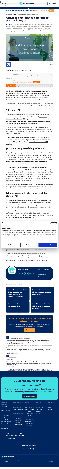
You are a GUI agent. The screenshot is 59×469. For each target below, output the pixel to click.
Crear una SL (16, 405)
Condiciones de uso (39, 460)
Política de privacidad (6, 460)
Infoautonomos (9, 14)
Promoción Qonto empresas (29, 424)
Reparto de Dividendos (18, 417)
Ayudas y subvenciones (29, 416)
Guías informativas (40, 407)
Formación (38, 414)
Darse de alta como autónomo (5, 411)
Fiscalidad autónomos (6, 423)
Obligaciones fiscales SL (18, 410)
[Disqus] (29, 354)
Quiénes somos (51, 405)
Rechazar (10, 244)
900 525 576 (5, 3)
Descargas (38, 411)
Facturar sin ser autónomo (6, 414)
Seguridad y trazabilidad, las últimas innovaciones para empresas (42, 306)
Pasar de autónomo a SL (18, 413)
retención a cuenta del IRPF (38, 142)
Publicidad (49, 409)
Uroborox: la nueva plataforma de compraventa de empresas (41, 292)
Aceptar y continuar (48, 244)
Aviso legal (17, 460)
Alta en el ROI (4, 428)
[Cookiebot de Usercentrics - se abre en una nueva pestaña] (51, 223)
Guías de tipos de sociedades (18, 425)
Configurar (28, 244)
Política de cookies (11, 235)
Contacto (49, 407)
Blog (15, 14)
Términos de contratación (51, 460)
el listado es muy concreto (28, 159)
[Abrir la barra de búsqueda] (45, 3)
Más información (29, 396)
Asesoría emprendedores (29, 412)
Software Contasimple (29, 421)
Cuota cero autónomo (6, 421)
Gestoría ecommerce (29, 407)
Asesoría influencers (29, 409)
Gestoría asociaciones (29, 405)
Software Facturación (29, 419)
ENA (48, 411)
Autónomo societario (17, 407)
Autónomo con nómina (18, 421)
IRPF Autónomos (5, 426)
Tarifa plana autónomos (4, 407)
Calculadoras (39, 409)
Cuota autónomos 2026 (7, 418)
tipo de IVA (30, 140)
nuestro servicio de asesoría (37, 260)
